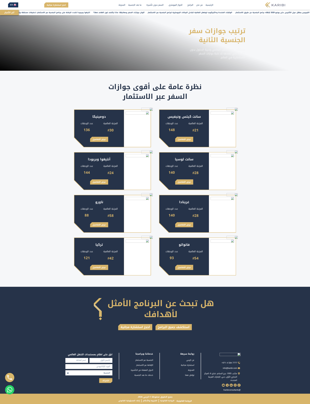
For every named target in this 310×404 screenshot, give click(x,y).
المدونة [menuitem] (122, 5)
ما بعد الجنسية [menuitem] (134, 5)
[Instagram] (235, 385)
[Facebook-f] (239, 385)
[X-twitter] (227, 385)
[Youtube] (223, 385)
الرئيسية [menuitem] (209, 5)
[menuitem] (189, 5)
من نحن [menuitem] (199, 5)
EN (11, 5)
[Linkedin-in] (231, 385)
